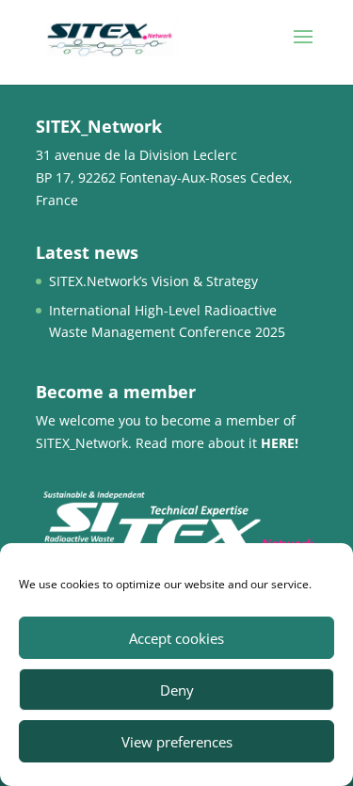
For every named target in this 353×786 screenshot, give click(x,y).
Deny (177, 690)
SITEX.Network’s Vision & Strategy (153, 281)
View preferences (177, 741)
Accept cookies (176, 638)
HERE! (279, 443)
